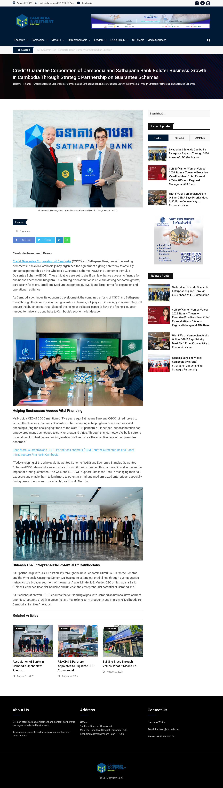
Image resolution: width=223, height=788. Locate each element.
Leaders (99, 40)
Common (200, 138)
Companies (38, 40)
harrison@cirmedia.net (167, 729)
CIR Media (138, 40)
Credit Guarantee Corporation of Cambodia (42, 261)
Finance (28, 84)
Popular (179, 138)
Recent (158, 138)
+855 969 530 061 (166, 736)
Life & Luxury (117, 40)
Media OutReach (156, 40)
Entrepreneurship (77, 40)
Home (18, 84)
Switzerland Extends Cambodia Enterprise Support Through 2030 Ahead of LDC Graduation (189, 153)
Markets (56, 40)
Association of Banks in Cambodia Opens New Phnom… (28, 666)
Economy (19, 40)
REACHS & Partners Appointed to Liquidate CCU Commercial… (76, 666)
